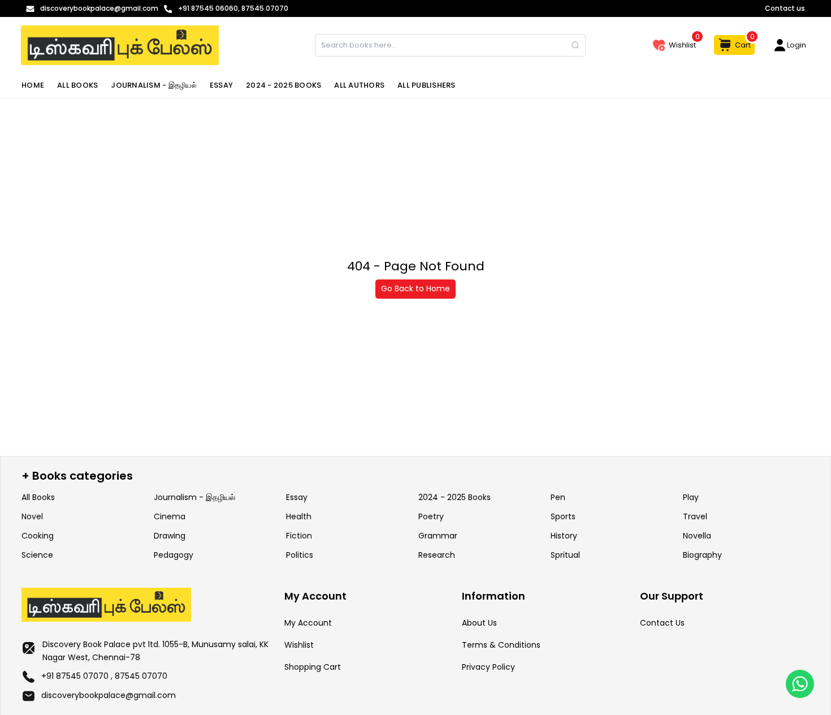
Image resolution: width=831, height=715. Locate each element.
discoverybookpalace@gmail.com (108, 695)
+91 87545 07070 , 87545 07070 (104, 676)
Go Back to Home (415, 288)
